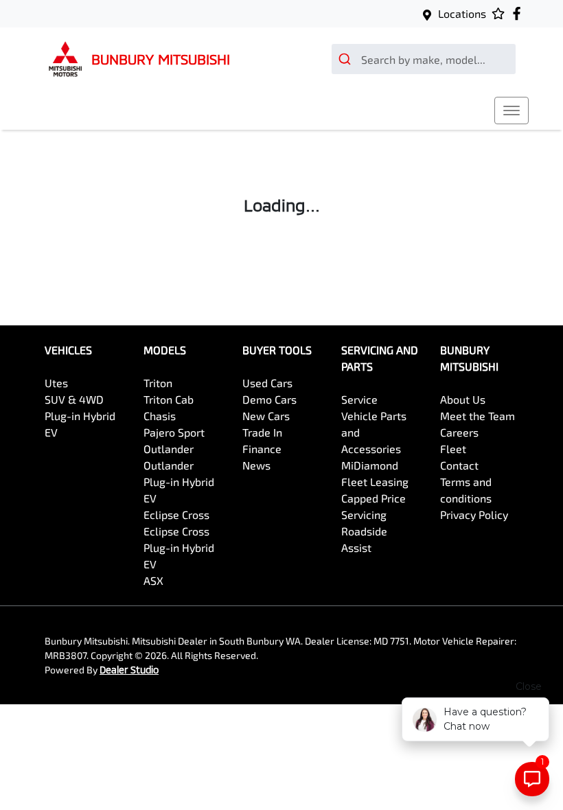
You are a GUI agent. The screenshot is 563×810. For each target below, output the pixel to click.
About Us (462, 399)
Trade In (262, 432)
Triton (157, 382)
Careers (459, 432)
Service (359, 399)
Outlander (168, 448)
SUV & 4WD (74, 399)
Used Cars (267, 382)
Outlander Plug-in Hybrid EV (178, 482)
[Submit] (346, 59)
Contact (459, 465)
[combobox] (424, 59)
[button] (511, 110)
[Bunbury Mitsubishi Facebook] (519, 13)
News (256, 465)
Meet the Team (477, 415)
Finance (262, 448)
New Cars (266, 415)
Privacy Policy (474, 514)
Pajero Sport (174, 432)
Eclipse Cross (176, 514)
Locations (462, 13)
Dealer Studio (129, 669)
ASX (153, 580)
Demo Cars (269, 399)
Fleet (453, 448)
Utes (56, 382)
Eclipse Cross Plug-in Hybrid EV (178, 547)
